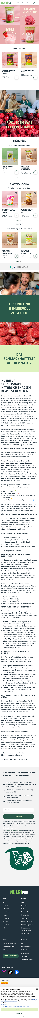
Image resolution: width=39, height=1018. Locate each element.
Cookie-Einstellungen (27, 950)
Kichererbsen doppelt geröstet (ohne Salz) (27, 211)
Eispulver (6, 925)
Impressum (24, 956)
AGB (22, 943)
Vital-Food (6, 918)
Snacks (5, 915)
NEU (4, 902)
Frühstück (6, 912)
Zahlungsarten (7, 950)
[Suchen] (18, 3)
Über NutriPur (25, 915)
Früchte (5, 905)
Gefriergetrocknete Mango (27, 71)
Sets (4, 928)
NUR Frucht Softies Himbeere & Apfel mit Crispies (8, 211)
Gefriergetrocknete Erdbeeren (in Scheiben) (8, 71)
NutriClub (24, 905)
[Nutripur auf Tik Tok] (10, 972)
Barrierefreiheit (25, 946)
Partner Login (25, 933)
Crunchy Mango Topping (7, 167)
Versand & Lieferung (9, 943)
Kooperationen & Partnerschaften (26, 929)
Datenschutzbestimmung (14, 830)
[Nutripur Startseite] (19, 892)
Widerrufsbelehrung (9, 946)
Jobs (22, 908)
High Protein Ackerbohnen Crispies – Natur (26, 251)
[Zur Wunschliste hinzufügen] (16, 54)
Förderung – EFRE (26, 918)
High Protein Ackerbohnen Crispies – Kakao (26, 168)
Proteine (5, 921)
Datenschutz (25, 953)
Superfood (6, 908)
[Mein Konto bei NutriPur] (22, 2)
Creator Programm (27, 925)
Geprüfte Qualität (26, 921)
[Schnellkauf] (16, 77)
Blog (22, 902)
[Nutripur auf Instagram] (4, 972)
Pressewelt (24, 912)
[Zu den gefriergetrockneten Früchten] (19, 24)
